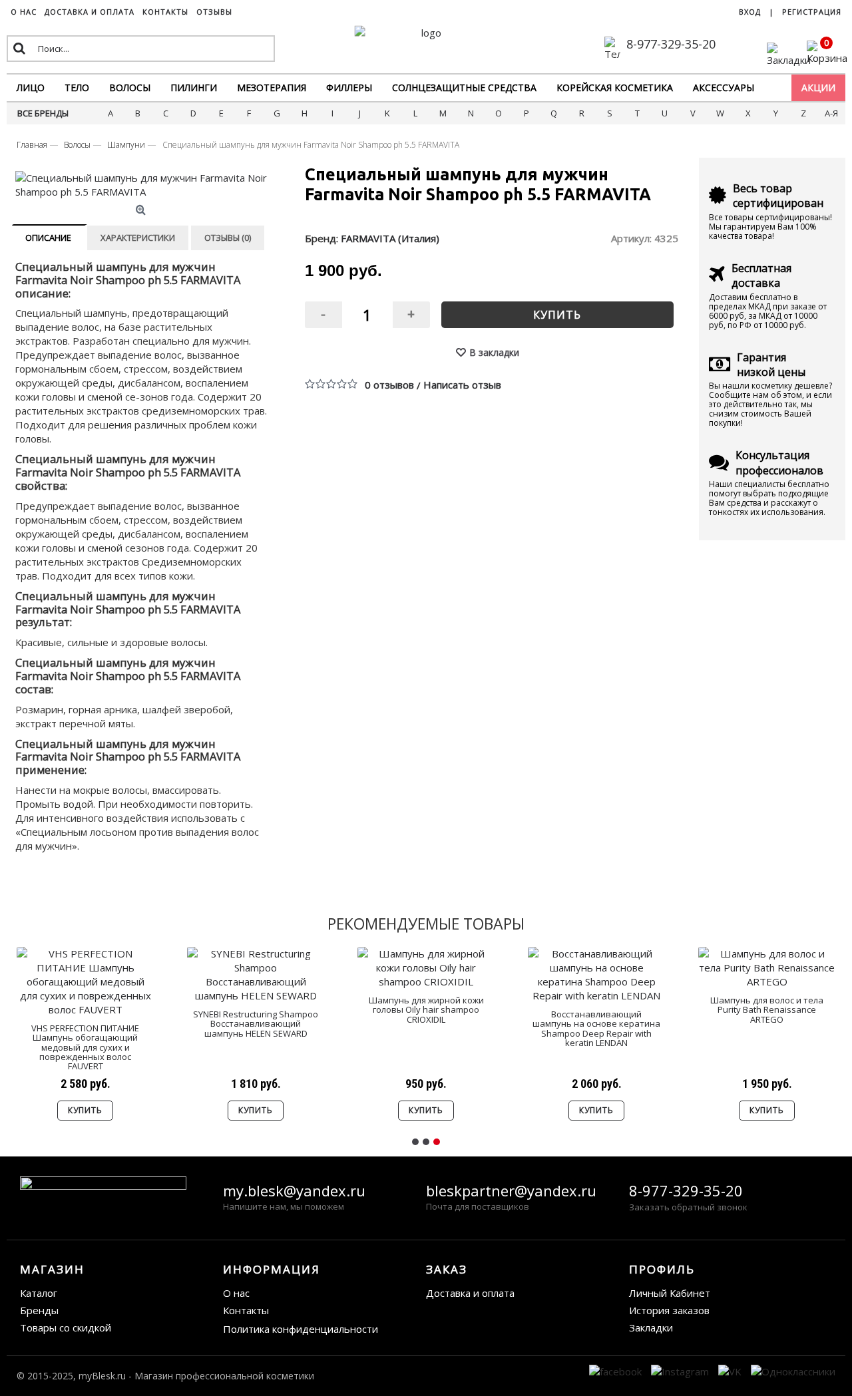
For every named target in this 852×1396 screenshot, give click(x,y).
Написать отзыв (462, 384)
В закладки (494, 352)
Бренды (39, 1310)
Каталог (38, 1293)
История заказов (669, 1310)
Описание (48, 238)
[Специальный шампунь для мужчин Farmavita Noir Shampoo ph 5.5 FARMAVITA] (142, 185)
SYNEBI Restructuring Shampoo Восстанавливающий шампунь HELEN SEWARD (255, 1023)
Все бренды (43, 113)
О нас (236, 1293)
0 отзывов (389, 384)
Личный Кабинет (669, 1293)
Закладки (651, 1327)
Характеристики (138, 238)
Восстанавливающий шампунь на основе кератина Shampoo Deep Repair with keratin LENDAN (596, 1028)
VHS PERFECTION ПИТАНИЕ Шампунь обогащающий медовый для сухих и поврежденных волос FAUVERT (85, 1047)
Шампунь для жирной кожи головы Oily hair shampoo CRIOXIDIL (426, 1009)
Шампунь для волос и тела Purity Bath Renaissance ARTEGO (766, 1009)
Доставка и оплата (470, 1293)
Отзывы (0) (227, 238)
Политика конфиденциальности (300, 1328)
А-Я (831, 113)
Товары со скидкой (65, 1327)
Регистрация (811, 12)
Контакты (246, 1310)
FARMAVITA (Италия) (390, 238)
